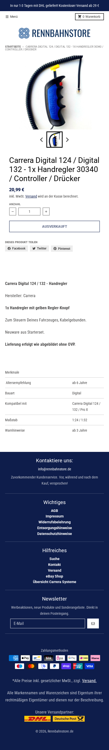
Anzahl (15, 204)
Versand (31, 196)
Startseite (13, 46)
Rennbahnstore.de (61, 731)
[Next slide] (67, 139)
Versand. (89, 680)
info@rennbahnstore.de (54, 469)
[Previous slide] (41, 139)
